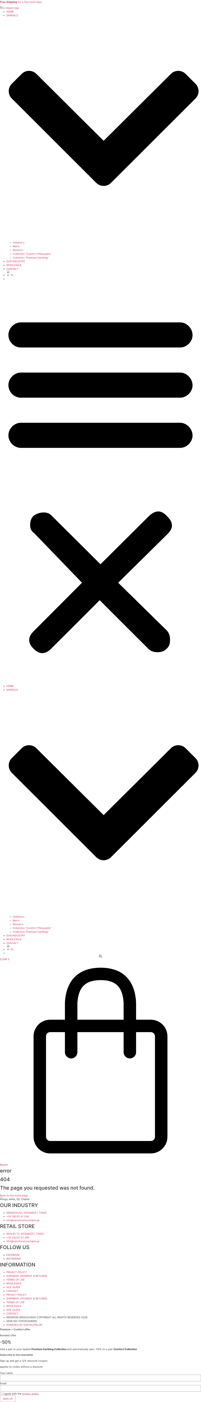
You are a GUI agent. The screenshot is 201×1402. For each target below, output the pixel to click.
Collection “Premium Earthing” (31, 257)
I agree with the (21, 1393)
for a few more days (21, 1)
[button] (100, 482)
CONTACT (12, 268)
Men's (16, 246)
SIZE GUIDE (13, 1287)
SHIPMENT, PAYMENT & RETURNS (26, 1275)
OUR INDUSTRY (15, 261)
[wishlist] (7, 278)
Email (3, 1383)
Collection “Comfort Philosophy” (32, 253)
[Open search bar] (100, 956)
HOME (10, 11)
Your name (6, 1373)
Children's (18, 242)
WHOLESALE (14, 265)
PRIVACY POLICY (16, 1272)
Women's (18, 250)
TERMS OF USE (15, 1279)
